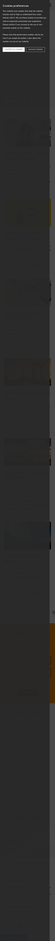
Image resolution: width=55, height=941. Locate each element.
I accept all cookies (14, 49)
